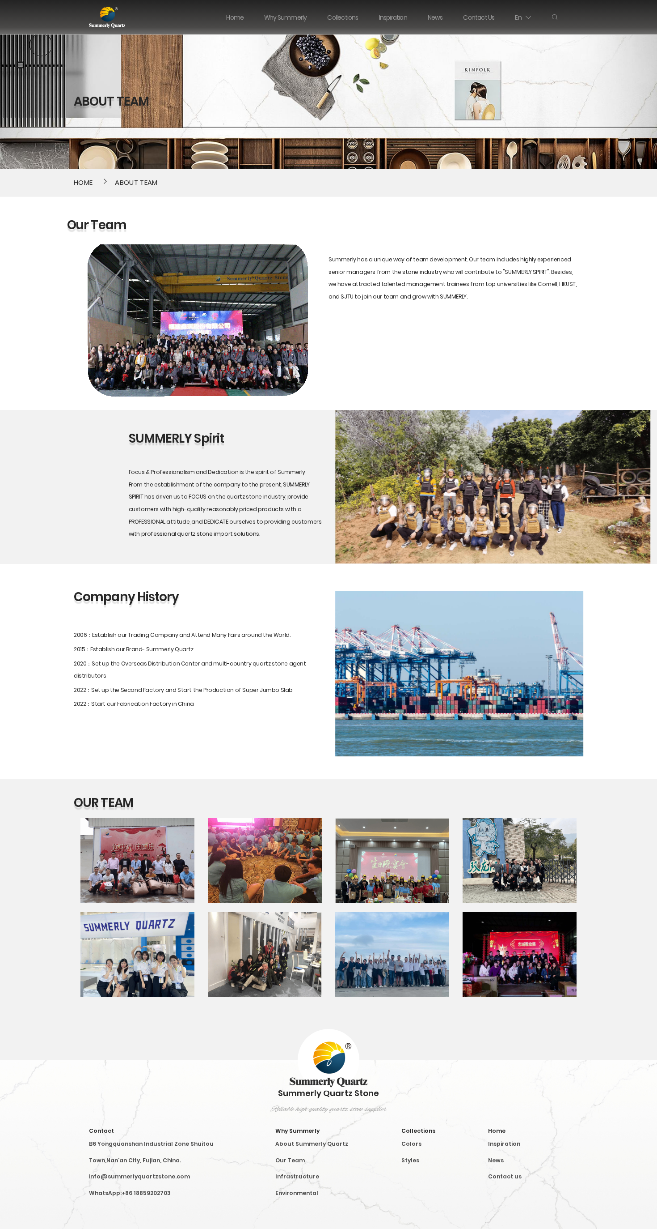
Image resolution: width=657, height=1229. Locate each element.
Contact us (505, 1176)
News (496, 1160)
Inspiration (504, 1144)
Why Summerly (297, 1131)
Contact (101, 1131)
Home (83, 182)
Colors (411, 1144)
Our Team (290, 1160)
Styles (410, 1160)
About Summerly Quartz (311, 1144)
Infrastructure (297, 1176)
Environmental (296, 1193)
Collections (418, 1131)
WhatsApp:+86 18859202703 (130, 1193)
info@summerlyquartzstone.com (139, 1176)
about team (136, 182)
